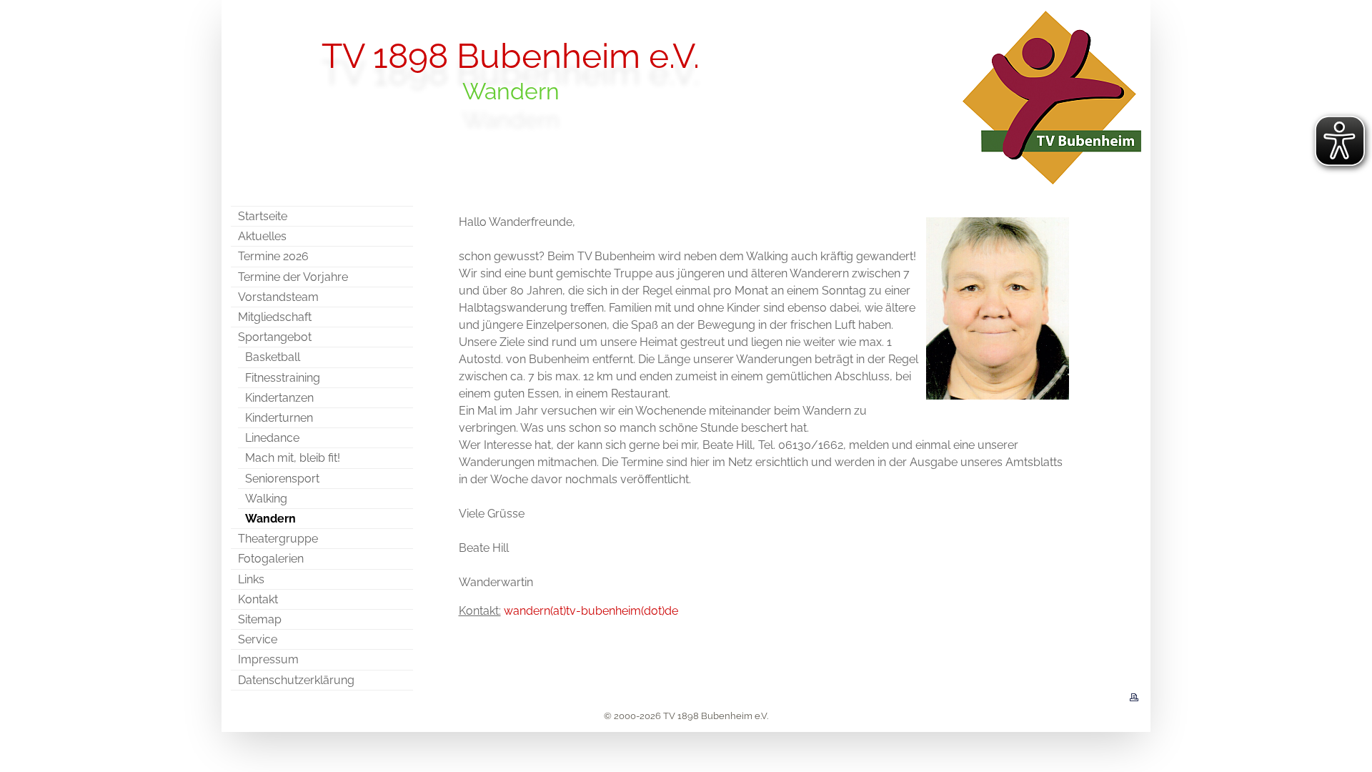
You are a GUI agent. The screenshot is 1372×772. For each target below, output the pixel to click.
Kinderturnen (279, 418)
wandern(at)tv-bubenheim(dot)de (591, 611)
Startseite (262, 216)
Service (257, 639)
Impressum (268, 659)
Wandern (270, 518)
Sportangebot (275, 337)
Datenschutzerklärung (296, 680)
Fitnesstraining (282, 378)
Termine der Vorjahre (293, 277)
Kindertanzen (279, 398)
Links (251, 579)
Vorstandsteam (278, 297)
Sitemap (260, 619)
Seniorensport (282, 478)
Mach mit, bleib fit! (292, 458)
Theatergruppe (278, 538)
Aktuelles (262, 236)
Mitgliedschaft (275, 317)
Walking (266, 498)
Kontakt (258, 599)
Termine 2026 (273, 256)
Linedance (272, 438)
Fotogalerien (271, 558)
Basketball (272, 357)
